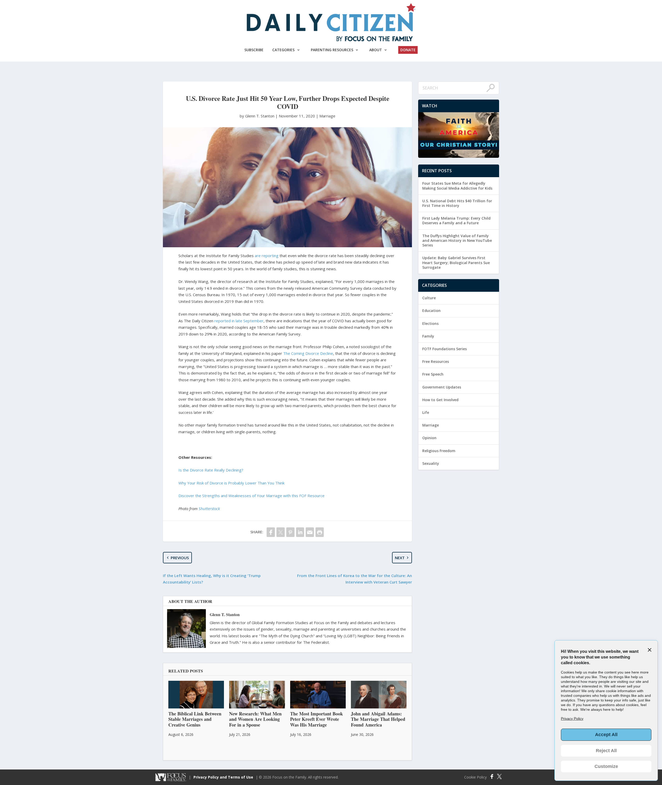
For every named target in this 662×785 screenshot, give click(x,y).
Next (400, 557)
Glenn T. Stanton (225, 614)
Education (431, 310)
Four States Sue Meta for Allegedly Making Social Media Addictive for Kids (457, 185)
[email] (310, 532)
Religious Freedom (438, 450)
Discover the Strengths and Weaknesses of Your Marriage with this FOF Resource (251, 495)
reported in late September (239, 320)
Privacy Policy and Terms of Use (223, 777)
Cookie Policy (475, 777)
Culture (429, 297)
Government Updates (441, 387)
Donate (408, 49)
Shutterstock (209, 508)
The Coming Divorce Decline (308, 353)
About (375, 49)
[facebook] (271, 532)
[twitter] (280, 532)
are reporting (267, 255)
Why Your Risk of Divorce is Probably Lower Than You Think (231, 482)
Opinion (429, 437)
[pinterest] (290, 532)
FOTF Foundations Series (444, 348)
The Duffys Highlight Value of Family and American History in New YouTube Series (457, 240)
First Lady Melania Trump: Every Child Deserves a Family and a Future (456, 220)
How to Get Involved (440, 399)
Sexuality (430, 463)
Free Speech (432, 374)
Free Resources (435, 361)
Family (428, 336)
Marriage (327, 115)
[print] (319, 532)
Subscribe (254, 49)
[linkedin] (300, 532)
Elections (430, 323)
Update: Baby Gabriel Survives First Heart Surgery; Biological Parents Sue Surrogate (456, 262)
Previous (180, 557)
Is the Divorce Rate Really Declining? (210, 470)
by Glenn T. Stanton (257, 115)
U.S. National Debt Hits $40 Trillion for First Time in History (457, 203)
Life (425, 412)
